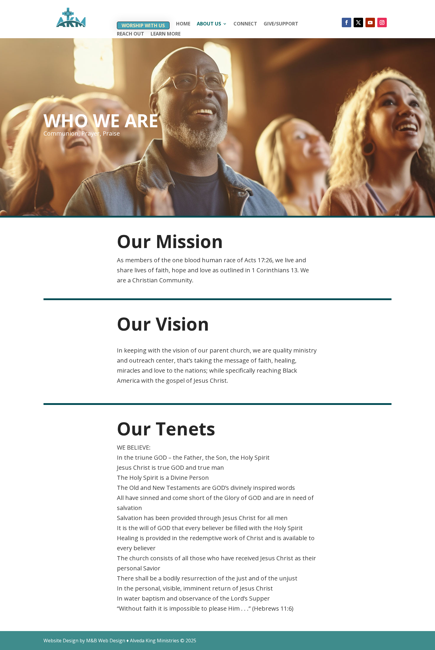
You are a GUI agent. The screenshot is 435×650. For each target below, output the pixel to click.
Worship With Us (143, 25)
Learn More (166, 34)
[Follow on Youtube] (370, 22)
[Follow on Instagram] (382, 22)
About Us (209, 24)
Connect (245, 24)
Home (183, 24)
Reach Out (130, 34)
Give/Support (281, 24)
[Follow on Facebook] (346, 22)
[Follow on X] (358, 22)
